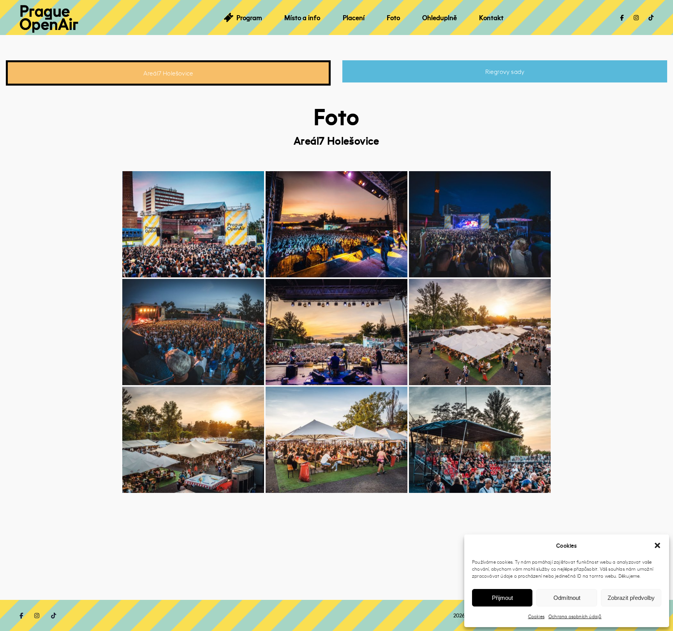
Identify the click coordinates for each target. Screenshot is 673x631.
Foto (393, 17)
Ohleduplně (439, 17)
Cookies (536, 616)
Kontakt (491, 17)
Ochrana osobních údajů (574, 616)
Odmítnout (566, 597)
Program (249, 17)
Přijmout (502, 597)
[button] (657, 545)
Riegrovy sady (505, 71)
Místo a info (302, 17)
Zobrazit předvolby (631, 597)
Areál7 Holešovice (168, 73)
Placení (354, 17)
